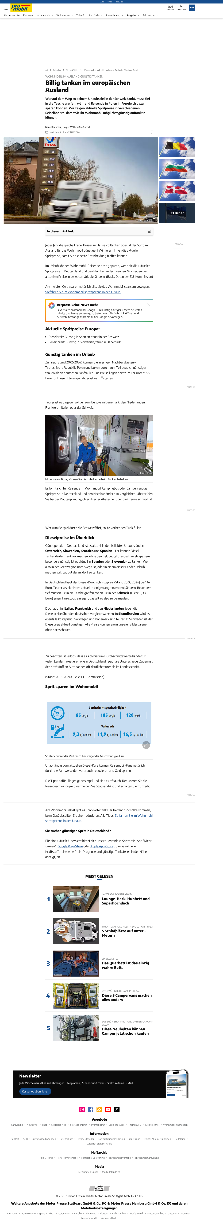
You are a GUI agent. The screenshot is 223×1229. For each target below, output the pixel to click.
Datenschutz (66, 1138)
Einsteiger (28, 15)
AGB (25, 1138)
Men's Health (137, 1213)
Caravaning (17, 1124)
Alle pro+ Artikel (11, 15)
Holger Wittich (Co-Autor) (76, 127)
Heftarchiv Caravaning (93, 1157)
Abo (102, 1)
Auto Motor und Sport (33, 1213)
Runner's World (89, 1218)
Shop (45, 1124)
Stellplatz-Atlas (116, 1124)
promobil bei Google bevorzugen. (102, 316)
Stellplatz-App (58, 1124)
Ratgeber (131, 15)
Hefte (109, 1)
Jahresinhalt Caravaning (146, 1157)
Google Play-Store (70, 846)
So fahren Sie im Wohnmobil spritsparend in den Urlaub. (83, 292)
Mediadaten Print (111, 1171)
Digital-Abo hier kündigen (157, 1138)
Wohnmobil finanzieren (175, 1124)
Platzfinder (94, 15)
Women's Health (109, 1218)
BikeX (52, 1213)
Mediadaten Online (88, 1171)
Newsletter (32, 1124)
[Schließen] (148, 304)
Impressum (134, 1138)
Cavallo (78, 1213)
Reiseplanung (113, 15)
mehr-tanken (119, 1213)
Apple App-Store (101, 846)
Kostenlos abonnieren (35, 1091)
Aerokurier (12, 1213)
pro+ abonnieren (78, 1124)
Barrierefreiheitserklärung (111, 1138)
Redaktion (180, 1138)
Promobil (185, 1213)
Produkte (119, 1)
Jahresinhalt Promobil (120, 1157)
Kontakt (15, 1138)
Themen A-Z (134, 1124)
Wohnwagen (63, 15)
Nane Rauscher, (53, 127)
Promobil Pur (98, 1124)
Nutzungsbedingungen (44, 1138)
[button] (80, 180)
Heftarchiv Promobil (67, 1157)
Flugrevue (91, 1213)
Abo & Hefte (46, 1157)
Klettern (104, 1213)
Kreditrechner (152, 1124)
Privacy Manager (85, 1138)
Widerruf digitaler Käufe (99, 1143)
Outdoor (172, 1213)
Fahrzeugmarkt (151, 15)
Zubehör (80, 15)
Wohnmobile (43, 15)
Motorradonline (155, 1213)
